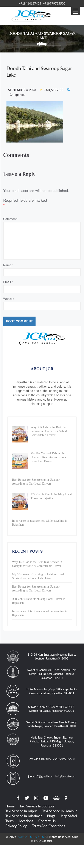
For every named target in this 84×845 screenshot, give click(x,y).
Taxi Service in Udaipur (59, 811)
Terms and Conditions (48, 825)
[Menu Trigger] (75, 10)
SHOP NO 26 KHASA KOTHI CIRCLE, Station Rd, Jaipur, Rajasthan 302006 (51, 709)
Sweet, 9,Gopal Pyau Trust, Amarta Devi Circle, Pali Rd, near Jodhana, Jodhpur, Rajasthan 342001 (51, 674)
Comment (11, 219)
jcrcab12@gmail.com (40, 776)
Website (8, 298)
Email (8, 282)
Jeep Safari (68, 815)
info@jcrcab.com (65, 776)
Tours (9, 820)
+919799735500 (54, 3)
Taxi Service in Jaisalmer (23, 815)
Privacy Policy (16, 825)
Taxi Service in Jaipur (21, 811)
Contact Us (47, 820)
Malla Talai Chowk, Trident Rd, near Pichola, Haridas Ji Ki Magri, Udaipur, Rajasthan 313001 (52, 741)
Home (9, 806)
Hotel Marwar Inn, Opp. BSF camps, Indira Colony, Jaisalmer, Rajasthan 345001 (51, 691)
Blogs (51, 815)
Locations (26, 820)
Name (8, 265)
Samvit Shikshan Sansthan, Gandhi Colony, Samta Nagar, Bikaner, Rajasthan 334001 (51, 724)
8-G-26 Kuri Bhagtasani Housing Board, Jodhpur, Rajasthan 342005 (52, 657)
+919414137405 (30, 3)
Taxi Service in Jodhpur (37, 806)
